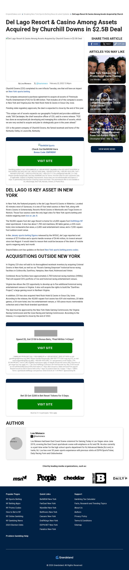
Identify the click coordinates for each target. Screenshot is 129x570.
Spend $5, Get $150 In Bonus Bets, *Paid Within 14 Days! (45, 339)
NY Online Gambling (14, 516)
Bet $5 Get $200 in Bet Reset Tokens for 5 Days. (45, 395)
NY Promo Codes (13, 508)
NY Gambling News (14, 520)
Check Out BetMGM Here (45, 149)
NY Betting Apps (13, 503)
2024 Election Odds (14, 525)
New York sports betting (19, 91)
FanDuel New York (48, 503)
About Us (78, 508)
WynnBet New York (48, 508)
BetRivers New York (48, 512)
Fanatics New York (48, 529)
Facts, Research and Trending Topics (90, 503)
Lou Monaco (26, 83)
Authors (77, 512)
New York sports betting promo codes (61, 250)
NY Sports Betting (14, 499)
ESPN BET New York (49, 525)
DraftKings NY (76, 221)
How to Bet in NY (13, 512)
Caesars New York (48, 516)
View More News (107, 149)
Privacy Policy (80, 516)
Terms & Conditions (83, 520)
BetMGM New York (48, 499)
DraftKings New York (49, 520)
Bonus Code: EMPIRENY (45, 152)
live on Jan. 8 (31, 216)
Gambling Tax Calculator (84, 499)
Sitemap (78, 525)
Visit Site (45, 161)
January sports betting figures (24, 235)
